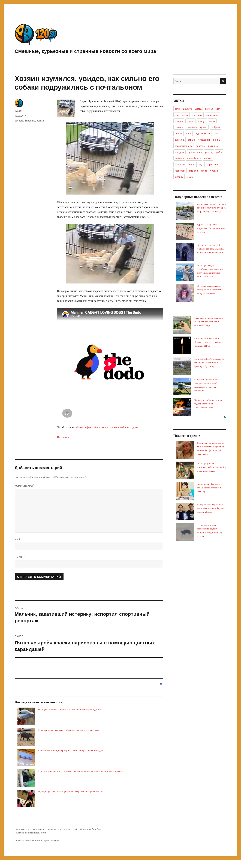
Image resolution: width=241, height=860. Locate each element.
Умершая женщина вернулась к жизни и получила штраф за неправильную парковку (211, 207)
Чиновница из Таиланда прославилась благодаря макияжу (209, 487)
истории (179, 121)
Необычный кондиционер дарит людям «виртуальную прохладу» (70, 750)
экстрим (179, 176)
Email (20, 557)
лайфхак (215, 127)
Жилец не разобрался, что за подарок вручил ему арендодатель (69, 709)
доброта (19, 120)
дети (177, 108)
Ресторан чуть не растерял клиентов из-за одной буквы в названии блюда (211, 508)
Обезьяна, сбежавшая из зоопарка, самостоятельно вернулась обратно (210, 289)
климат (190, 121)
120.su (18, 110)
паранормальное (183, 145)
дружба (209, 108)
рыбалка (179, 158)
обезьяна (179, 139)
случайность (194, 158)
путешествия (195, 152)
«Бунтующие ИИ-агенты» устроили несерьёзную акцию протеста (70, 791)
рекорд (209, 152)
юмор (190, 176)
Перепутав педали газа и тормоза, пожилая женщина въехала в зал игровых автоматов (80, 770)
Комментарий (26, 485)
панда (216, 139)
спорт (191, 164)
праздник (179, 152)
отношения (204, 139)
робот (219, 152)
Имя (19, 539)
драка (198, 108)
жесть (185, 115)
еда (177, 115)
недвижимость (202, 133)
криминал (191, 127)
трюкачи (193, 170)
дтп (218, 108)
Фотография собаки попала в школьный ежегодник (107, 427)
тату (200, 164)
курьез (203, 127)
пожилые (213, 145)
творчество (212, 164)
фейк (204, 170)
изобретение (212, 115)
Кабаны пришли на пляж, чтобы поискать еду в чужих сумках (69, 729)
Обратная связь (22, 840)
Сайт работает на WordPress (87, 828)
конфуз (202, 121)
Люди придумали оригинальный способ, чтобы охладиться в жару (211, 467)
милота (178, 133)
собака (40, 120)
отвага (191, 139)
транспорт (180, 170)
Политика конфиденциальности (30, 832)
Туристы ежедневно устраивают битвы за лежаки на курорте (211, 228)
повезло (200, 145)
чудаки (214, 170)
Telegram (55, 840)
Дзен (46, 840)
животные (30, 120)
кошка (212, 121)
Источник (63, 437)
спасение (180, 164)
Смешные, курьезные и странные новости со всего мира (85, 50)
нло (216, 133)
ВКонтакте (37, 840)
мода (188, 133)
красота (179, 127)
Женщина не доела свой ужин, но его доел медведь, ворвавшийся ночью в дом (210, 248)
